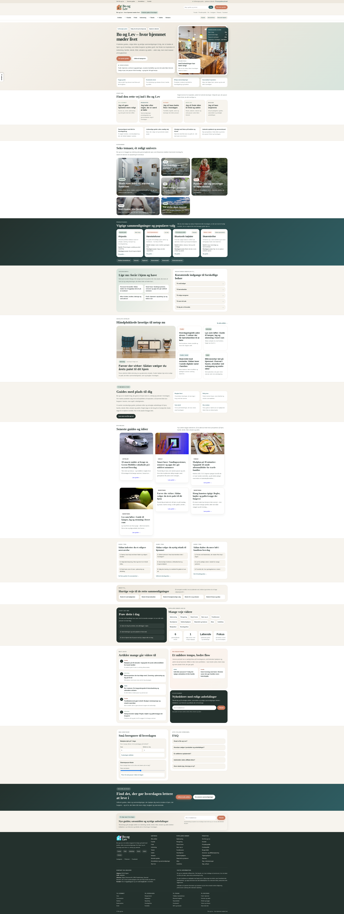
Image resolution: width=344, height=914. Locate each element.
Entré (117, 905)
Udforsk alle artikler (184, 797)
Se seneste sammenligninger (204, 797)
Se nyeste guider (123, 58)
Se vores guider (221, 7)
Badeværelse (119, 903)
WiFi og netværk (177, 905)
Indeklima (221, 622)
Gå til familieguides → (200, 574)
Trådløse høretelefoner (124, 260)
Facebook (225, 12)
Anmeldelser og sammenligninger (160, 861)
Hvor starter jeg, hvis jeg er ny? (184, 766)
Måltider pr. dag (147, 747)
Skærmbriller (176, 901)
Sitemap (204, 858)
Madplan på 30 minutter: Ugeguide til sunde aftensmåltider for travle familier (204, 466)
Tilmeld (221, 708)
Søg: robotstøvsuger (208, 861)
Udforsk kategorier (140, 58)
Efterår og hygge (205, 901)
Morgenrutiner (148, 896)
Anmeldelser (141, 1)
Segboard (144, 260)
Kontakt (149, 1)
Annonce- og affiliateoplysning (210, 853)
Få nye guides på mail (221, 1)
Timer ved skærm (124, 768)
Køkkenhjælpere (186, 622)
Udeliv (160, 17)
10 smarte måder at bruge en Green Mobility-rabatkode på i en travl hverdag (135, 465)
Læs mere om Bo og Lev (126, 416)
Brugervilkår (205, 850)
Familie (128, 17)
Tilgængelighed (206, 855)
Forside (195, 12)
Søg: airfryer (205, 864)
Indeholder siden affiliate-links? (184, 760)
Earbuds (136, 260)
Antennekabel (155, 260)
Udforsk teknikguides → (163, 576)
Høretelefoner (211, 17)
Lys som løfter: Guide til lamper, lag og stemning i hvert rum (135, 520)
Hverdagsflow (184, 627)
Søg (211, 7)
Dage (121, 747)
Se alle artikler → (222, 323)
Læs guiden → (136, 478)
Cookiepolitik (205, 847)
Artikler (119, 17)
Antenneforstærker (177, 260)
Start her (153, 864)
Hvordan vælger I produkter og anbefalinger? (189, 747)
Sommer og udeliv (205, 898)
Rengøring (184, 617)
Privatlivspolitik (202, 12)
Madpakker (173, 627)
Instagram (213, 12)
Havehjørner (173, 622)
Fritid (135, 17)
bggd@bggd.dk (129, 881)
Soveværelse (119, 898)
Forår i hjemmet (205, 896)
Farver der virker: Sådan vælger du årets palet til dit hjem (169, 496)
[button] (1, 77)
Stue (117, 896)
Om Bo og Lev (120, 1)
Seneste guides (131, 1)
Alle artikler (154, 839)
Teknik (151, 17)
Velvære (167, 17)
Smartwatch (176, 903)
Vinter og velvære (205, 903)
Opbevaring (173, 617)
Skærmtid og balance (200, 622)
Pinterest (219, 12)
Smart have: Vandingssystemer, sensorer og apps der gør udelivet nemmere (171, 465)
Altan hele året (205, 905)
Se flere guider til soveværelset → (129, 576)
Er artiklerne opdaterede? (182, 753)
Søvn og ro (204, 617)
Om (208, 12)
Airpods (203, 17)
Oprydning (147, 901)
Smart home (194, 617)
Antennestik (165, 260)
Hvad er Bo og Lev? (180, 741)
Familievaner (215, 617)
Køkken (118, 901)
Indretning (143, 17)
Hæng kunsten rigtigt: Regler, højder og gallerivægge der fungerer (206, 496)
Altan (212, 622)
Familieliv (147, 905)
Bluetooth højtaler (222, 17)
